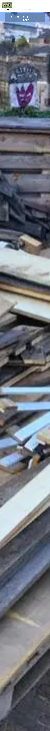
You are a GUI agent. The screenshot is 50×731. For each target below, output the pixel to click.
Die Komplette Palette (12, 9)
